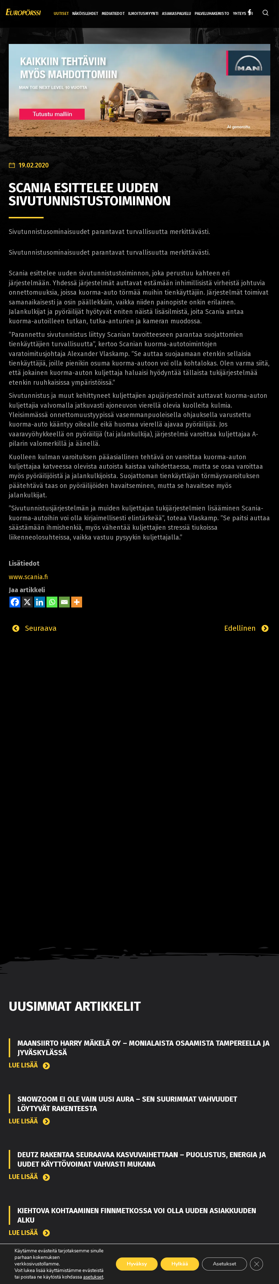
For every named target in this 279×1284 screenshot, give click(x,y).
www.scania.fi (28, 577)
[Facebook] (14, 602)
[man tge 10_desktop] (139, 96)
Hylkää (179, 1263)
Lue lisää (24, 1065)
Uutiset (61, 13)
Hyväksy (137, 1263)
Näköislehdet (85, 13)
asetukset (93, 1277)
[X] (27, 602)
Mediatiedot (113, 13)
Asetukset (224, 1263)
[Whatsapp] (51, 602)
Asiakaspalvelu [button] (176, 13)
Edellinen (241, 628)
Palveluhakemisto (212, 13)
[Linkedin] (39, 602)
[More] (76, 602)
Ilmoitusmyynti (143, 13)
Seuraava (40, 628)
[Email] (64, 602)
